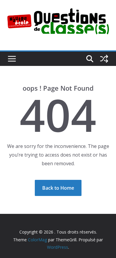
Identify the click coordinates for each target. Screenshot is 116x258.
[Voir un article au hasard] (104, 59)
